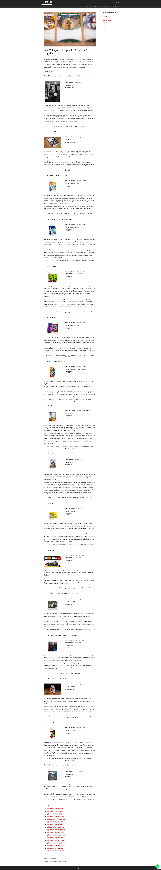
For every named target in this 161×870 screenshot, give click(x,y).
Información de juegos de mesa (51, 857)
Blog (96, 6)
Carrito (105, 6)
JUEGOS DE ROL (69, 3)
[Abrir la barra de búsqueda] (118, 3)
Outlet (104, 29)
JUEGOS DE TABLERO (59, 3)
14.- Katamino (50, 722)
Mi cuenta (100, 6)
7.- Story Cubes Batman (54, 361)
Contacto (117, 6)
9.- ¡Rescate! (49, 453)
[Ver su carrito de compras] (116, 3)
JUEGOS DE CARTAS (78, 3)
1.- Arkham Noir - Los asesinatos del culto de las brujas (68, 76)
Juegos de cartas (107, 20)
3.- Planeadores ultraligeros (56, 175)
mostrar (50, 71)
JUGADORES (97, 3)
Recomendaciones (63, 857)
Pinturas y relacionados (108, 31)
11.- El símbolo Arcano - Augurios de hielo (61, 593)
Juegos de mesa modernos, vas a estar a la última (55, 861)
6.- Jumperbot (50, 317)
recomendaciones (52, 858)
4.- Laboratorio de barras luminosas (60, 219)
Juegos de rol (106, 24)
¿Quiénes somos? (90, 6)
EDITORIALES (112, 3)
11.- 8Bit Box (49, 551)
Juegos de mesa (106, 22)
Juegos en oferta (106, 26)
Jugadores (105, 27)
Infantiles (105, 18)
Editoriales (105, 16)
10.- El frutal (49, 503)
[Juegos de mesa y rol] (47, 3)
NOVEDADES (105, 3)
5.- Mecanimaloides (52, 267)
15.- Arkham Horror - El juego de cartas (61, 765)
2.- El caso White (51, 131)
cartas (46, 858)
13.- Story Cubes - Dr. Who (55, 678)
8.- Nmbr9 (48, 405)
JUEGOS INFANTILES (88, 3)
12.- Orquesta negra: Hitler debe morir (60, 636)
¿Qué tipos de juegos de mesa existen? (53, 859)
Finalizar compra (111, 6)
